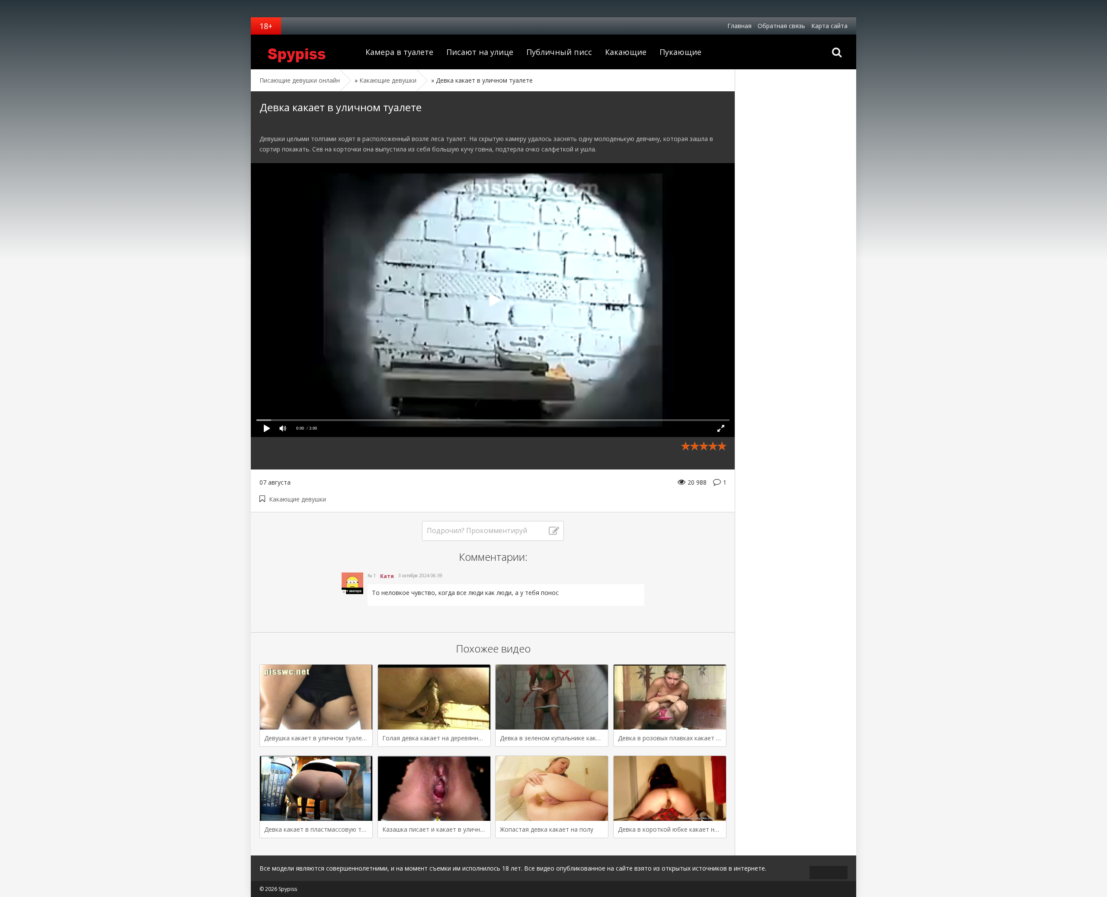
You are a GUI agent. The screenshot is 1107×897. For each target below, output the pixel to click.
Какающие (625, 52)
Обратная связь (781, 26)
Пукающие (680, 52)
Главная (739, 26)
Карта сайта (829, 26)
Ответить (385, 612)
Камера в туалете (399, 52)
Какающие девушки (297, 499)
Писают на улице (479, 52)
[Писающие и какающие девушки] (305, 52)
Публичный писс (559, 52)
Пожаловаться (606, 612)
